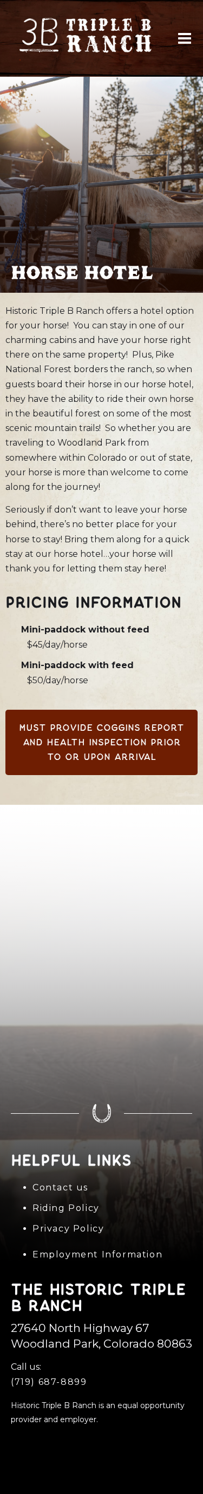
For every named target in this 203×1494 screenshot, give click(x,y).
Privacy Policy (68, 1228)
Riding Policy (66, 1208)
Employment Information (97, 1254)
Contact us (60, 1187)
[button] (184, 38)
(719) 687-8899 (49, 1382)
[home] (89, 37)
